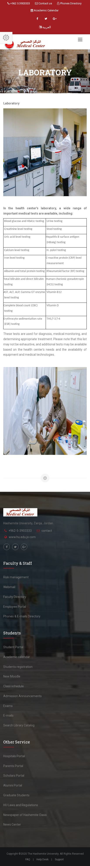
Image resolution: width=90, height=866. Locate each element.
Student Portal (13, 647)
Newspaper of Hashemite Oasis (25, 815)
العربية (46, 27)
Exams (8, 706)
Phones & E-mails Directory (21, 616)
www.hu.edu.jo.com (22, 537)
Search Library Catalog (19, 725)
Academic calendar (16, 657)
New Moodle (11, 676)
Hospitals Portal (14, 756)
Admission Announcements (22, 696)
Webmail (9, 587)
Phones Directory (70, 3)
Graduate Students (16, 795)
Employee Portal (14, 606)
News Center (12, 824)
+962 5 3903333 (20, 3)
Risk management (16, 577)
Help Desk (42, 859)
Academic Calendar (46, 10)
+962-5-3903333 (20, 530)
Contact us (45, 3)
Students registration (18, 667)
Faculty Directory (14, 597)
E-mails (8, 715)
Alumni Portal (12, 785)
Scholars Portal (13, 775)
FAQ (27, 859)
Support (59, 859)
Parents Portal (13, 766)
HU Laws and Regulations (20, 805)
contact (47, 530)
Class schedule (13, 686)
